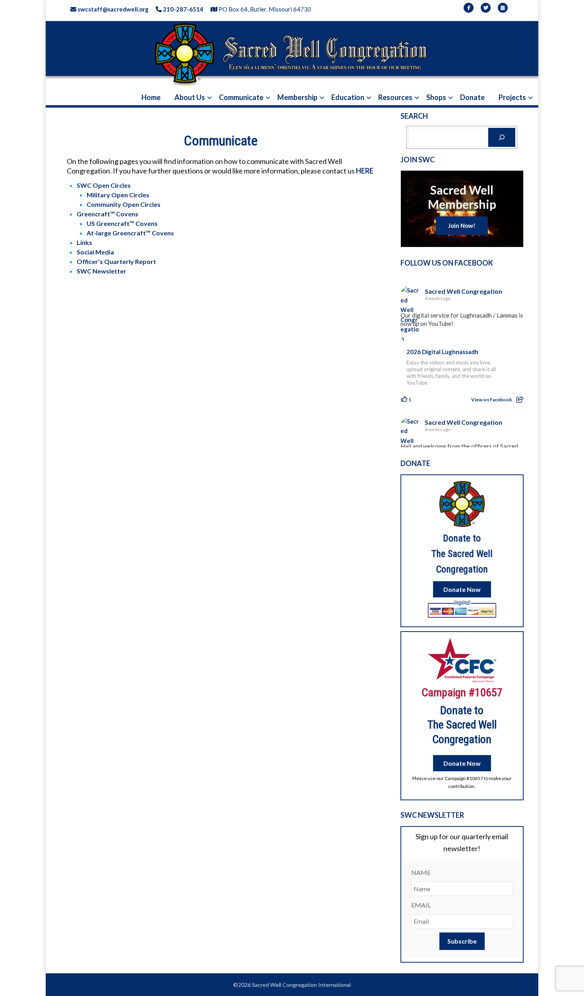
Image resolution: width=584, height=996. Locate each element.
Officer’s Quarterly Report (116, 261)
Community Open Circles (124, 204)
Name (421, 872)
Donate (472, 97)
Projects (512, 97)
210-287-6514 (182, 9)
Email (421, 905)
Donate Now (462, 589)
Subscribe (462, 941)
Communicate (241, 97)
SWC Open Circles (104, 185)
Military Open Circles (118, 194)
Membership (297, 97)
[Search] (501, 137)
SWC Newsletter (101, 271)
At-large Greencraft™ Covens (130, 233)
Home (151, 97)
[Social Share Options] (520, 400)
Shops (436, 97)
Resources (395, 97)
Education (347, 97)
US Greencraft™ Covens (122, 223)
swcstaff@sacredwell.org (112, 9)
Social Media (95, 252)
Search (414, 116)
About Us (189, 97)
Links (84, 242)
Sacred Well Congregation (463, 291)
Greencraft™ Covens (107, 214)
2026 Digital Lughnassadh (442, 351)
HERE (364, 170)
